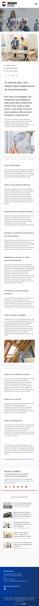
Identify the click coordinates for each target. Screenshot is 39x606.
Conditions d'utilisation (21, 599)
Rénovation (10, 65)
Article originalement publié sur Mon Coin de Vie (19, 459)
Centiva (23, 603)
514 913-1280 (10, 579)
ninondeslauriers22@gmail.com (18, 581)
